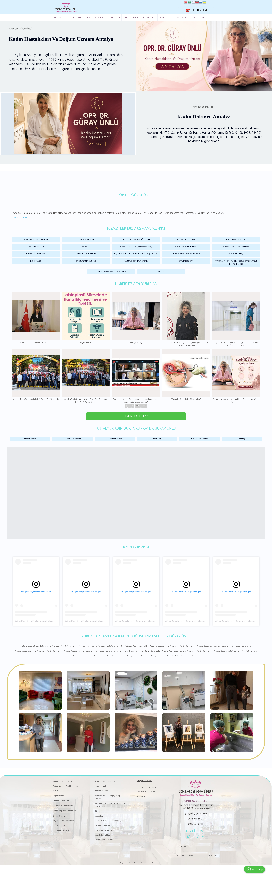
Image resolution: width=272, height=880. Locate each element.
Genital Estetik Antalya (86, 254)
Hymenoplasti (186, 261)
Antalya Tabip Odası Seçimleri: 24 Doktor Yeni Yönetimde (36, 399)
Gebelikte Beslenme (86, 261)
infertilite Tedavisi (186, 239)
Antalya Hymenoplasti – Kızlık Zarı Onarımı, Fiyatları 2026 (236, 263)
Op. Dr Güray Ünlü (73, 18)
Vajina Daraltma (236, 254)
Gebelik (86, 246)
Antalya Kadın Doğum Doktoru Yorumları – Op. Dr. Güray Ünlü (187, 651)
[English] (193, 3)
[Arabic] (189, 3)
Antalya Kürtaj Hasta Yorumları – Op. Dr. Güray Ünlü (138, 651)
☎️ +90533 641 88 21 (196, 10)
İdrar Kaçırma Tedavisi (186, 246)
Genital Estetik (113, 18)
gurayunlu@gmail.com (196, 813)
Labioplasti (35, 261)
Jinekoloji (163, 18)
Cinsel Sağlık (176, 18)
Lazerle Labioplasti (35, 254)
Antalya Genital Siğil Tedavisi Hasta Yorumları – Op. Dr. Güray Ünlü (224, 646)
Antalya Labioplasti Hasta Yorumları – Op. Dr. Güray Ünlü (38, 651)
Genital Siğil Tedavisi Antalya (186, 254)
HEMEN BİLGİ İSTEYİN (136, 415)
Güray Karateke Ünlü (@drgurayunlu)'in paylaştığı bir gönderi (42, 621)
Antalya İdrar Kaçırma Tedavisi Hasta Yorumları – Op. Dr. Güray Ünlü (167, 646)
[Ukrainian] (204, 3)
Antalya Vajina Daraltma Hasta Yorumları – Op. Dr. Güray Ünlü (89, 651)
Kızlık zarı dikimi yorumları (152, 656)
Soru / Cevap (90, 18)
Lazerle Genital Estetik (136, 261)
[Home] (66, 7)
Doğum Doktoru (36, 246)
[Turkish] (185, 3)
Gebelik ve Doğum (148, 18)
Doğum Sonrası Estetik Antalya (111, 271)
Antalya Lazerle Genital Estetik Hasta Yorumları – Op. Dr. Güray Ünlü (48, 646)
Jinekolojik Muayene (236, 239)
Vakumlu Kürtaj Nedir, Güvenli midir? (186, 399)
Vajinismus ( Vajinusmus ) (36, 239)
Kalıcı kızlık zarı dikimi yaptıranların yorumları (91, 656)
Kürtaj (101, 18)
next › (137, 405)
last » (144, 405)
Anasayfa (58, 18)
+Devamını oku (21, 217)
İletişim (200, 18)
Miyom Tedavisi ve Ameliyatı (236, 246)
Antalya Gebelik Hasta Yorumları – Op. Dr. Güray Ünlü (235, 651)
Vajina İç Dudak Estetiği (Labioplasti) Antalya (136, 254)
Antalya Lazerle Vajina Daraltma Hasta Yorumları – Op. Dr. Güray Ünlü (107, 646)
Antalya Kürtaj (136, 342)
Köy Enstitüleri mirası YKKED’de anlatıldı (36, 342)
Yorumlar (190, 18)
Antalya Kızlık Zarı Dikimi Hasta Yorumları (182, 656)
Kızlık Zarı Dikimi (130, 18)
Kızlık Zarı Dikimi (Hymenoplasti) (136, 246)
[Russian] (201, 3)
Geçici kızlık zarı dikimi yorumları (125, 656)
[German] (197, 3)
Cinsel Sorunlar (86, 239)
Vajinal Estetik (86, 342)
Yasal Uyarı (182, 846)
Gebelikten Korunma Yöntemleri (136, 239)
